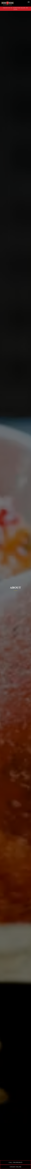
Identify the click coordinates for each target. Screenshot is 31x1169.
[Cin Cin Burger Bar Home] (7, 3)
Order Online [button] (15, 1167)
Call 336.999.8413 (15, 1162)
